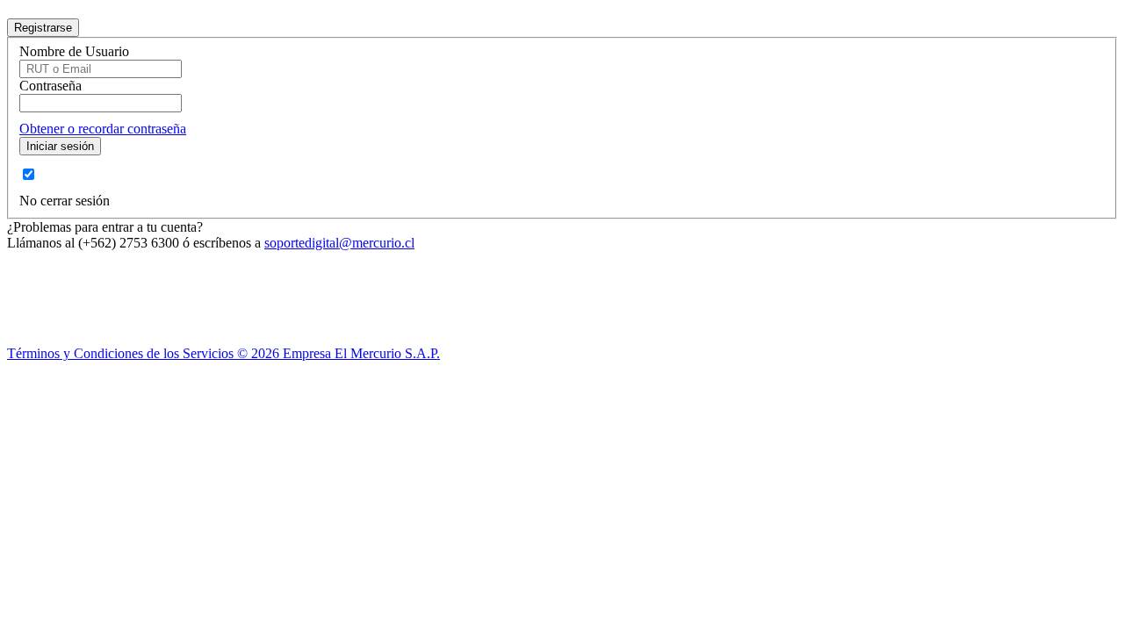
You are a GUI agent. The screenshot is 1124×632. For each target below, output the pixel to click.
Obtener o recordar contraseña (102, 128)
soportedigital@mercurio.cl (339, 242)
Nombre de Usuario (74, 51)
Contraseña (50, 85)
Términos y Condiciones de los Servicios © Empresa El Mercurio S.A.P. (223, 353)
